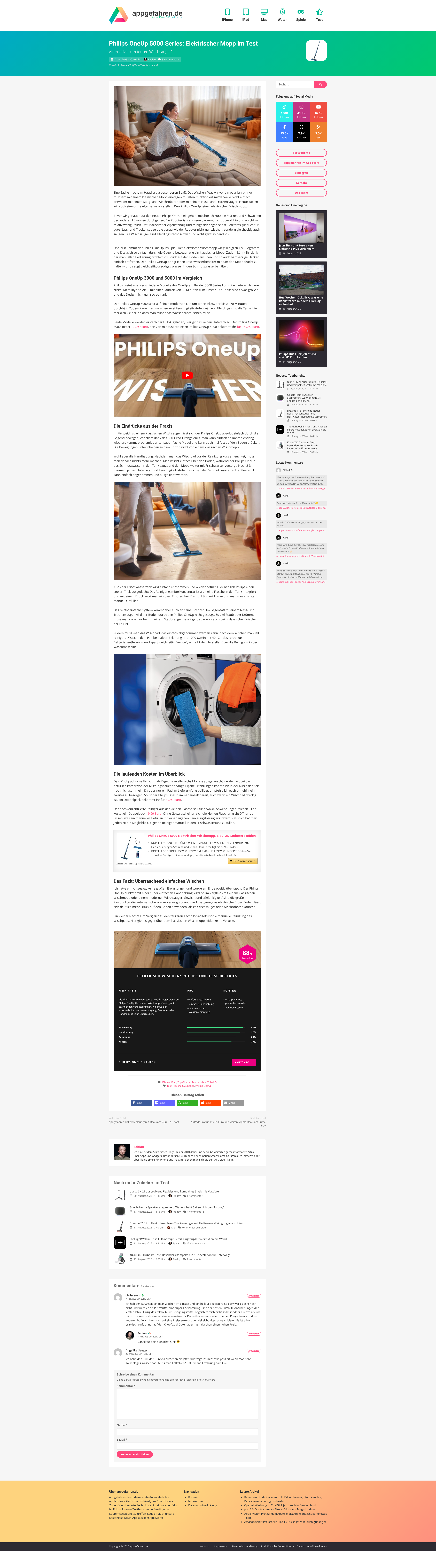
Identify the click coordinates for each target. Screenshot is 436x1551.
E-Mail (122, 1439)
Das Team (301, 193)
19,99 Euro (153, 814)
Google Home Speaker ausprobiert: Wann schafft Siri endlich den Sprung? (304, 398)
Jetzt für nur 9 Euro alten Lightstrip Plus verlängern (297, 247)
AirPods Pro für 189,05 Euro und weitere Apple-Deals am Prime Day (228, 1123)
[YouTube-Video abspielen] (187, 375)
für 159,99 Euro (248, 327)
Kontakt (301, 183)
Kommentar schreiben (194, 1227)
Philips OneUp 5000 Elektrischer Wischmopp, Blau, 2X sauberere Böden (202, 836)
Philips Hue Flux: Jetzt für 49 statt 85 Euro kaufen (298, 355)
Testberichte (199, 1082)
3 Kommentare (170, 59)
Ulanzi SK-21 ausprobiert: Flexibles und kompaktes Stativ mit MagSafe (307, 384)
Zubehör (212, 1082)
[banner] (146, 15)
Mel (173, 1227)
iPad (173, 1082)
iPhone (166, 1082)
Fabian (152, 59)
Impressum (195, 1501)
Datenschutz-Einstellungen (312, 1546)
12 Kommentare (195, 1243)
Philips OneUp (203, 1086)
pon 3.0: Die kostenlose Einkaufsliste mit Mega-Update (279, 1509)
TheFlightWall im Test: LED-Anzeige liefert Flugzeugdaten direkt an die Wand (307, 429)
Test (169, 1086)
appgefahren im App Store (301, 163)
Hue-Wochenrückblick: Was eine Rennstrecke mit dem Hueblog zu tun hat (301, 301)
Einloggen (301, 173)
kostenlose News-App (123, 1518)
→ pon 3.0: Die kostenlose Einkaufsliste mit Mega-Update (301, 488)
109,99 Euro (139, 327)
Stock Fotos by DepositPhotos (277, 1546)
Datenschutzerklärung (202, 1505)
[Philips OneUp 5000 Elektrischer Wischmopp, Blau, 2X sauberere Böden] (130, 847)
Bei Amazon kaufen (244, 861)
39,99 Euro (173, 800)
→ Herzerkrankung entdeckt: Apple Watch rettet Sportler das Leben (301, 556)
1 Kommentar (195, 1196)
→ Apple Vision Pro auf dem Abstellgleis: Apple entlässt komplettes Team (301, 530)
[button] (141, 1103)
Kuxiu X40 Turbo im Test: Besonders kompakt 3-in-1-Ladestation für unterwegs (302, 445)
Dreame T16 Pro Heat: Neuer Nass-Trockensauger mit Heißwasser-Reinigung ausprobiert (306, 413)
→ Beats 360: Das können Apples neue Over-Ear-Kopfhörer (301, 581)
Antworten (254, 1295)
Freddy (177, 1196)
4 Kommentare (195, 1211)
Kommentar (126, 1386)
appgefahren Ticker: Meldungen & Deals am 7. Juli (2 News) (144, 1122)
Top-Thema (184, 1082)
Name (122, 1425)
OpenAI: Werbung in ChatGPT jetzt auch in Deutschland (280, 1505)
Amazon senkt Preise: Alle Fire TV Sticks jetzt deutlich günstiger (285, 1522)
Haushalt (178, 1086)
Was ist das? (152, 65)
